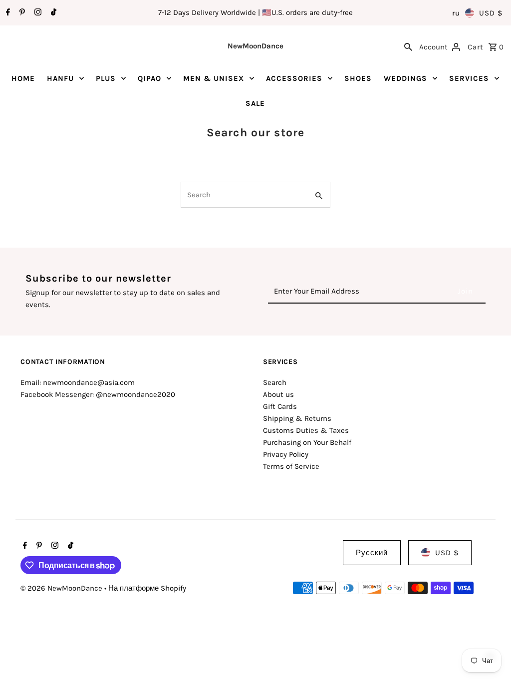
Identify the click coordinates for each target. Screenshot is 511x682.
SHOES (358, 78)
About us (278, 394)
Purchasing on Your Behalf (307, 442)
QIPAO (149, 78)
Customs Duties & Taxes (306, 430)
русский (372, 552)
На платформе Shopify (147, 588)
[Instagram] (36, 13)
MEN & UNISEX (213, 78)
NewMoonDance (255, 45)
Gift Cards (280, 406)
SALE (255, 103)
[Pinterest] (21, 13)
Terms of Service (291, 466)
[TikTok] (52, 13)
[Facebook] (6, 13)
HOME (23, 78)
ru (456, 12)
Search (274, 382)
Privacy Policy (285, 454)
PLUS (106, 78)
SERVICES (469, 78)
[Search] (408, 46)
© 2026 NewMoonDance (62, 588)
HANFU (60, 78)
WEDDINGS (405, 78)
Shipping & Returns (297, 418)
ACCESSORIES (294, 78)
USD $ (491, 12)
